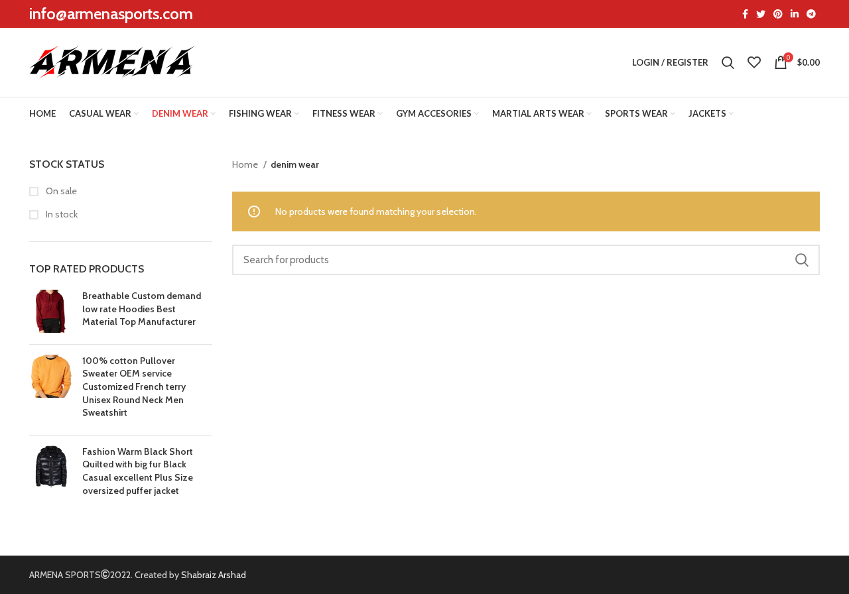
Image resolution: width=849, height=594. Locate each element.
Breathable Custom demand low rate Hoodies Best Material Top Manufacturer (141, 308)
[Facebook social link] (745, 14)
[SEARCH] (801, 260)
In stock (61, 214)
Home (246, 164)
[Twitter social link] (760, 14)
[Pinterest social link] (778, 14)
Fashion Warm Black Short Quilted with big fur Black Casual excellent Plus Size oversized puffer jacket (137, 471)
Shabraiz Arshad (213, 575)
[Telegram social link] (811, 14)
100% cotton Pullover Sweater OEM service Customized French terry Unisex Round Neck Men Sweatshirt (134, 386)
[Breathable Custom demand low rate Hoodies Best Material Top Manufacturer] (50, 312)
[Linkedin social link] (795, 14)
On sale (60, 191)
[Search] (728, 62)
